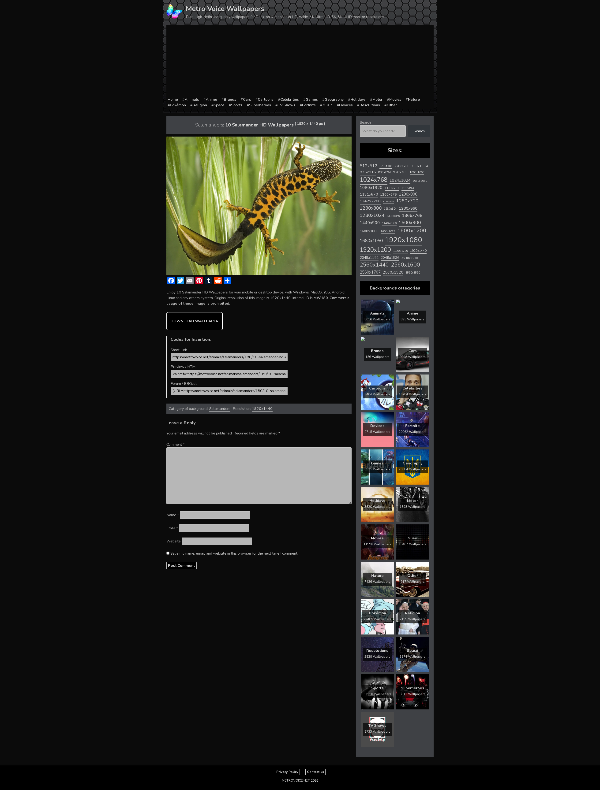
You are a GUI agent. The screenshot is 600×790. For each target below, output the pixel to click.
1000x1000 (417, 172)
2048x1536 (390, 257)
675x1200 (385, 166)
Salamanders (219, 408)
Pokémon (178, 105)
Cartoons (266, 99)
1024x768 (373, 180)
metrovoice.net (296, 780)
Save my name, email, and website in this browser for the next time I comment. (234, 553)
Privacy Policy (287, 772)
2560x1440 (374, 264)
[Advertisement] (300, 61)
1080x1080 (419, 181)
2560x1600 (405, 264)
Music (327, 105)
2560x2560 (412, 272)
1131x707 (392, 188)
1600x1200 (411, 230)
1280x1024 (372, 215)
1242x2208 (370, 201)
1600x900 (410, 222)
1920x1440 (262, 408)
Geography (334, 99)
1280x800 (371, 208)
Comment (175, 444)
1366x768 (412, 215)
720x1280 (401, 166)
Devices (346, 105)
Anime (211, 99)
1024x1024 (400, 180)
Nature (414, 99)
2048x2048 (409, 258)
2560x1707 (370, 272)
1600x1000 (369, 231)
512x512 (368, 166)
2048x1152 (369, 257)
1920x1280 (400, 251)
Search (365, 122)
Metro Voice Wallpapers (225, 9)
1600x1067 (388, 231)
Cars (247, 99)
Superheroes (260, 105)
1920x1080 (403, 240)
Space (219, 105)
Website (173, 541)
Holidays (358, 99)
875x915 (368, 172)
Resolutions (370, 105)
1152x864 (407, 188)
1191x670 (369, 194)
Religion (200, 105)
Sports (236, 105)
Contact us (315, 772)
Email (172, 528)
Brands (230, 99)
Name (172, 515)
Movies (395, 99)
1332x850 (393, 216)
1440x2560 (389, 223)
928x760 (400, 172)
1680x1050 (371, 241)
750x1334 (419, 166)
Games (312, 99)
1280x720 (407, 201)
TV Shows (286, 105)
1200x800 (408, 194)
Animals (192, 99)
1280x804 (390, 209)
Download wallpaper (194, 321)
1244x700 (388, 201)
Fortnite (309, 105)
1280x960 (408, 208)
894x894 (384, 172)
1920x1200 (375, 250)
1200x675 (388, 194)
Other (392, 105)
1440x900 (370, 223)
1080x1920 (371, 187)
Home (173, 99)
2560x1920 (393, 272)
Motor (377, 99)
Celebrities (289, 99)
